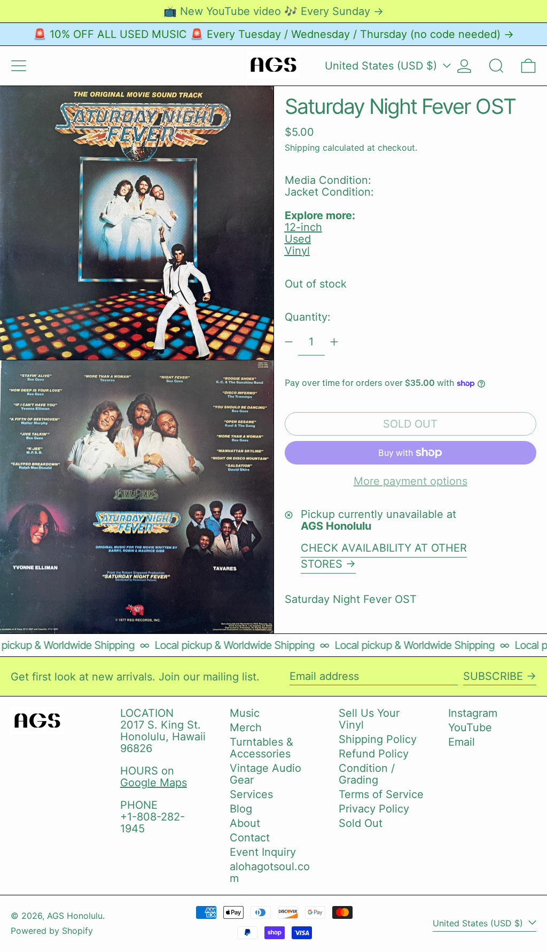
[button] (496, 65)
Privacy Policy (374, 808)
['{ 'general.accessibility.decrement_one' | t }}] (288, 341)
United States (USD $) (382, 65)
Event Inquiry (263, 852)
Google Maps (153, 782)
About (245, 823)
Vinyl (297, 250)
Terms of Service (381, 794)
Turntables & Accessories (261, 748)
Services (251, 794)
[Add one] (334, 341)
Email (461, 742)
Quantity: (308, 317)
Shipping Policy (378, 739)
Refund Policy (374, 753)
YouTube (470, 727)
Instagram (472, 713)
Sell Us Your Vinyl (369, 719)
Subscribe (493, 676)
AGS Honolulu (75, 915)
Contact (250, 837)
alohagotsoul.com (270, 872)
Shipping (302, 147)
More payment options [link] (410, 481)
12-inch (303, 227)
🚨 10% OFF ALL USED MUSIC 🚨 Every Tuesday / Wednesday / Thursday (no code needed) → (273, 34)
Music (245, 713)
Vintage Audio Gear (265, 774)
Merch (246, 727)
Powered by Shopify (52, 930)
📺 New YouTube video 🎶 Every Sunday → (273, 11)
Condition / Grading (367, 774)
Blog (241, 808)
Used (298, 239)
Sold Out (360, 823)
